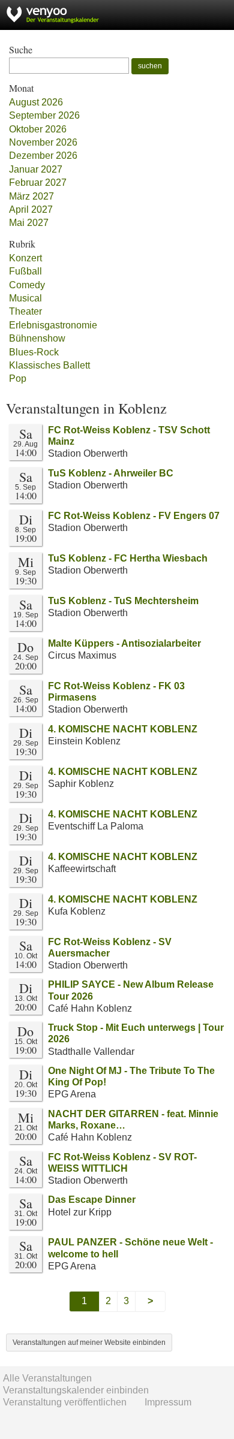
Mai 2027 (29, 223)
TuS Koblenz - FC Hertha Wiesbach (128, 558)
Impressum (168, 1402)
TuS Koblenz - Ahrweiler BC (110, 473)
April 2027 (31, 209)
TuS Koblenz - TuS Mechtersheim (123, 601)
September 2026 (44, 115)
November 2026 (43, 142)
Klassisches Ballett (49, 365)
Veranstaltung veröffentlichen (65, 1402)
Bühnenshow (37, 338)
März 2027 (31, 196)
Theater (25, 311)
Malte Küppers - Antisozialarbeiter (124, 643)
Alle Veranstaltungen (47, 1378)
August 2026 (36, 102)
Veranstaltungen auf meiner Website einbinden (89, 1342)
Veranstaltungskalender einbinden (76, 1390)
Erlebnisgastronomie (53, 325)
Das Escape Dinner (92, 1199)
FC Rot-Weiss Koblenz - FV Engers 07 (134, 516)
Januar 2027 (35, 169)
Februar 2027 (38, 182)
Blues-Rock (34, 352)
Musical (25, 298)
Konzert (25, 258)
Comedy (27, 285)
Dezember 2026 (43, 155)
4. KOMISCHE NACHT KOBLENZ (122, 729)
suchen (150, 66)
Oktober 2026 (38, 129)
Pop (17, 378)
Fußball (25, 271)
